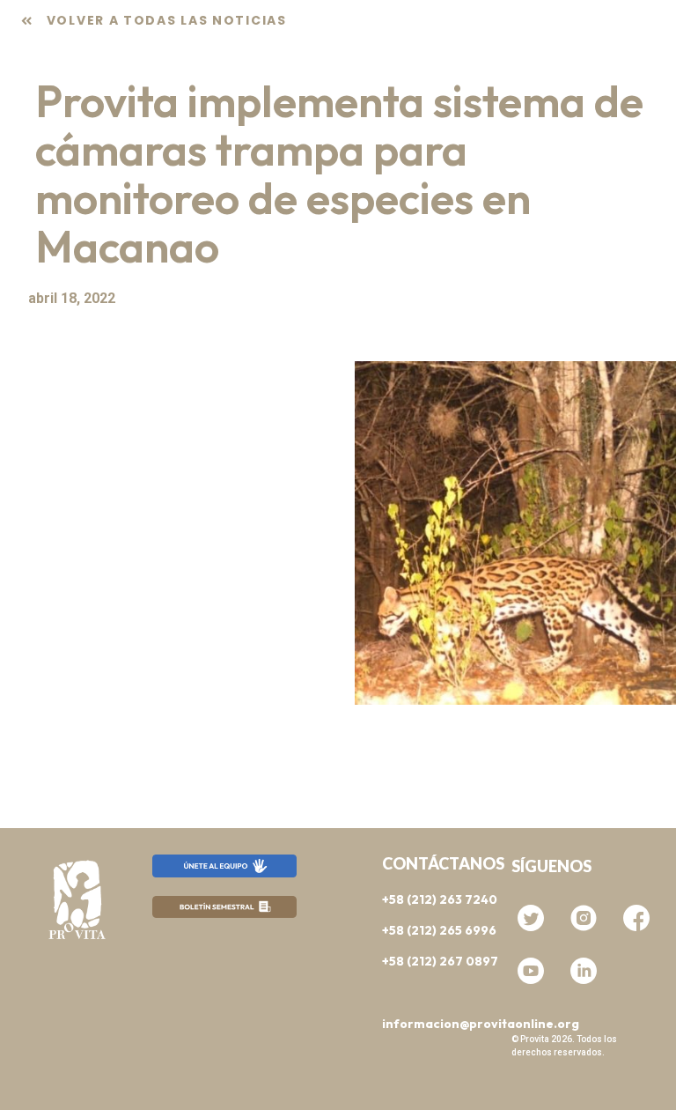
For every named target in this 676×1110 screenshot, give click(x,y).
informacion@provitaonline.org (480, 1024)
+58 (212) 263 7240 (439, 899)
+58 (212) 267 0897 (440, 961)
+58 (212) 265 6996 (439, 930)
